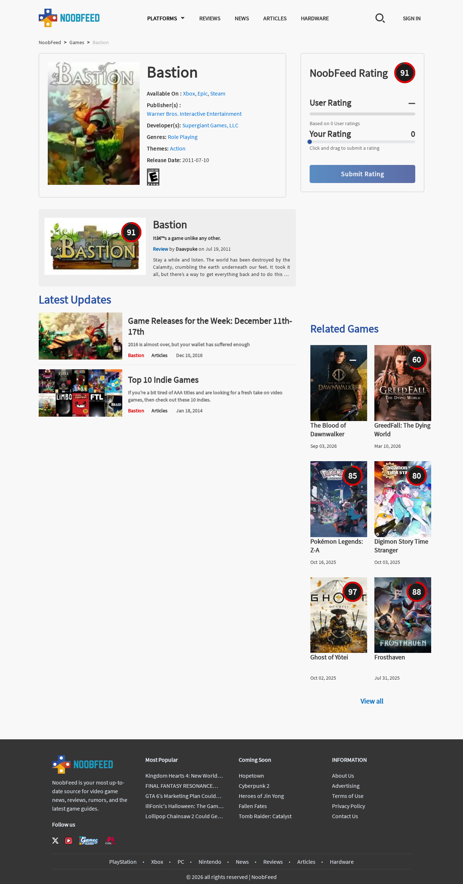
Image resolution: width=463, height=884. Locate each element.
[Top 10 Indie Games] (81, 414)
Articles (274, 18)
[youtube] (68, 840)
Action (178, 148)
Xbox (189, 93)
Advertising (346, 785)
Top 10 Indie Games (163, 379)
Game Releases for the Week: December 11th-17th (210, 326)
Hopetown (251, 775)
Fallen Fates (253, 805)
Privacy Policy (348, 805)
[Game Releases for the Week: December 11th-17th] (81, 357)
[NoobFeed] (69, 18)
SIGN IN (412, 18)
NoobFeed (50, 42)
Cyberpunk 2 (254, 785)
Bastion (170, 224)
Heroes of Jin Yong (261, 795)
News (242, 18)
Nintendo (210, 861)
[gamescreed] (88, 840)
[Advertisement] (372, 259)
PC (181, 861)
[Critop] (110, 840)
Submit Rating (362, 174)
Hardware (315, 18)
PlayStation (123, 861)
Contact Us (345, 816)
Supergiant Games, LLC (210, 125)
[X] (55, 840)
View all (372, 700)
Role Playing (182, 136)
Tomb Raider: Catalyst (265, 816)
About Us (343, 775)
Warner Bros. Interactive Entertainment (194, 113)
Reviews (209, 18)
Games (76, 42)
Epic (202, 93)
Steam (217, 93)
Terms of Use (348, 795)
